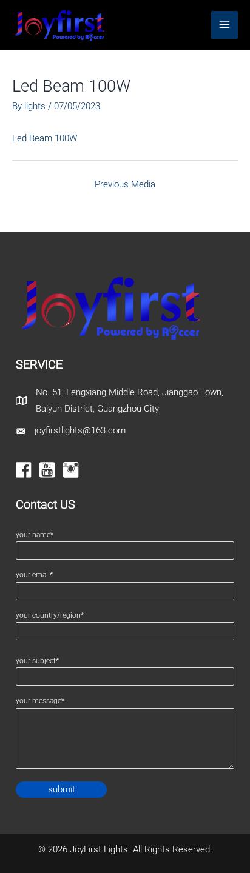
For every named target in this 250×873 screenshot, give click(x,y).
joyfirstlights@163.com (80, 430)
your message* (40, 701)
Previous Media (125, 184)
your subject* (37, 661)
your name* (34, 534)
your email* (34, 574)
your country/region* (50, 615)
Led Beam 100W (44, 138)
